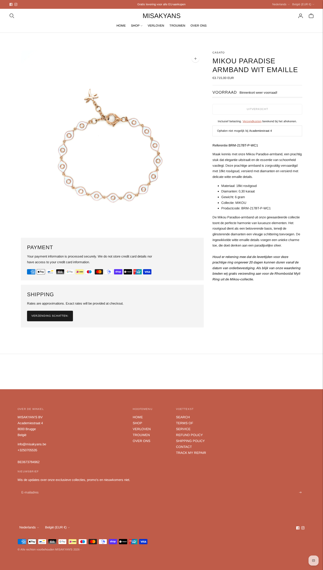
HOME (121, 25)
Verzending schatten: (50, 315)
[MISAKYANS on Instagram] (15, 4)
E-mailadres (29, 487)
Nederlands (279, 4)
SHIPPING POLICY (190, 441)
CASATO (218, 52)
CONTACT (184, 447)
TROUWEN (177, 25)
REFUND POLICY (189, 435)
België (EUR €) (301, 4)
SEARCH (183, 417)
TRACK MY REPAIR (191, 453)
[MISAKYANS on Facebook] (11, 4)
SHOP (135, 25)
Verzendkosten (252, 121)
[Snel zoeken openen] (12, 16)
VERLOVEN (156, 25)
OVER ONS (199, 25)
